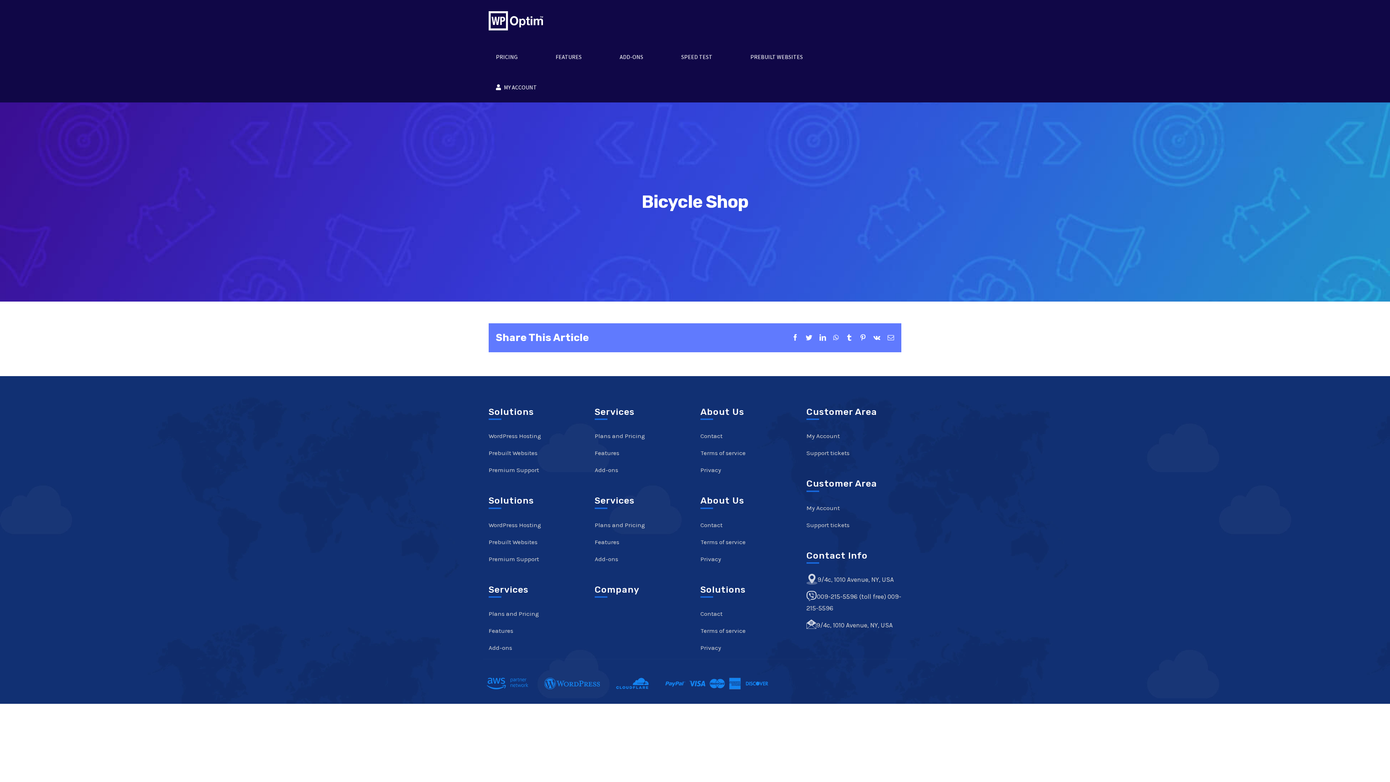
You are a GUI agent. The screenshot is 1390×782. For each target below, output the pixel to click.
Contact (711, 436)
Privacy (710, 470)
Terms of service (723, 453)
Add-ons (500, 647)
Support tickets (828, 453)
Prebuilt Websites (513, 453)
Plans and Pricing (514, 613)
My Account (823, 436)
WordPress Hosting (515, 436)
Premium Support (514, 470)
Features (501, 630)
